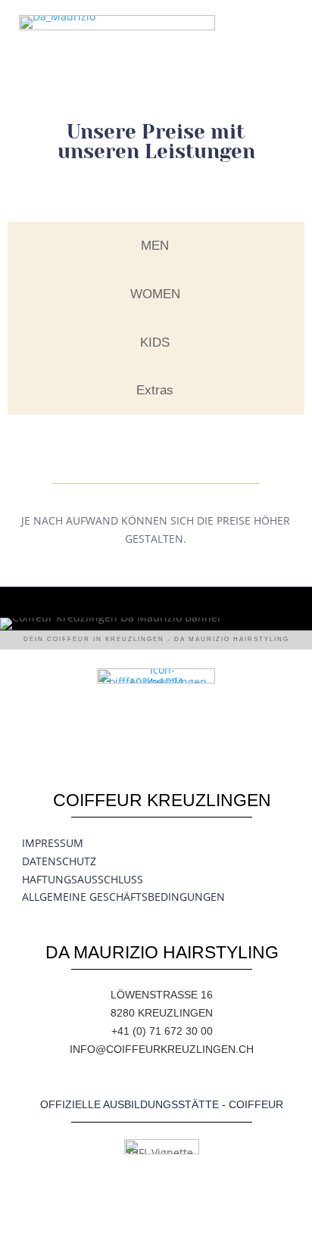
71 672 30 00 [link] (181, 1031)
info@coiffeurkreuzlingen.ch (162, 1049)
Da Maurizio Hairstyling (162, 952)
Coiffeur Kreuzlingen (162, 800)
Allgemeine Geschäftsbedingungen (123, 896)
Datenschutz (59, 861)
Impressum (52, 843)
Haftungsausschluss (82, 879)
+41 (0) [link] (130, 1031)
